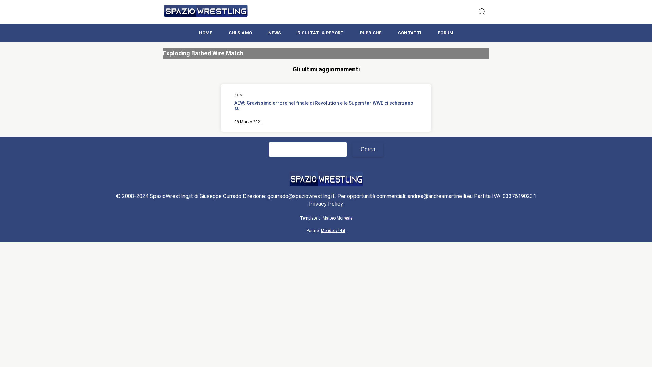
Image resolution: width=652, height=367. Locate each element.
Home (205, 32)
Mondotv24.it (333, 230)
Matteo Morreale (337, 218)
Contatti (409, 32)
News (274, 32)
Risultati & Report (320, 32)
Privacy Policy (326, 203)
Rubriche (371, 32)
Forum (445, 32)
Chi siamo (240, 32)
